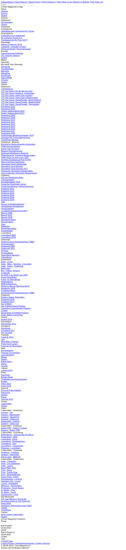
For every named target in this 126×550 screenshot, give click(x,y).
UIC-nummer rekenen (10, 56)
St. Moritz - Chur (8, 490)
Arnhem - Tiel (7, 413)
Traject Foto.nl (34, 2)
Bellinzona (5, 268)
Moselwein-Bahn (8, 220)
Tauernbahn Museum (10, 255)
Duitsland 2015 (7, 193)
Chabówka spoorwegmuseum (14, 379)
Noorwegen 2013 (8, 324)
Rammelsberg (7, 222)
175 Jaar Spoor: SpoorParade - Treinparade (20, 104)
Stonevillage (6, 78)
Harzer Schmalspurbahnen (12, 204)
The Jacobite (6, 333)
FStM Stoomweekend (10, 146)
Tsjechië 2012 (7, 399)
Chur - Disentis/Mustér (10, 475)
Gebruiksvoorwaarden (25, 543)
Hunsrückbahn (7, 209)
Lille (3, 339)
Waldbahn (5, 226)
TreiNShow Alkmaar (9, 140)
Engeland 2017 (7, 302)
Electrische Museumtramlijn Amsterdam (18, 144)
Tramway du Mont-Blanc (11, 346)
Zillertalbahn (6, 257)
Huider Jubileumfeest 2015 (12, 113)
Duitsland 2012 (7, 189)
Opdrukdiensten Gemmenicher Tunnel (17, 31)
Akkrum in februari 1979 (11, 44)
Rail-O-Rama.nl (49, 2)
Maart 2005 (6, 503)
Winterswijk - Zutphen (10, 421)
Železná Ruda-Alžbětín (11, 390)
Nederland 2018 (8, 133)
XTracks (4, 80)
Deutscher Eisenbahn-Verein (13, 184)
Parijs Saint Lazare (9, 344)
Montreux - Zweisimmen (11, 486)
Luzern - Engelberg (9, 483)
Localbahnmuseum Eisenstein (14, 211)
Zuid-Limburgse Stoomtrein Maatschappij (19, 173)
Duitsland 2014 (7, 191)
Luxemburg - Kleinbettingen (13, 441)
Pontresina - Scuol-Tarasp (12, 488)
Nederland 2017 (8, 131)
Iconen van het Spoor (10, 149)
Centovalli (5, 273)
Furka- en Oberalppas (10, 280)
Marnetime (5, 73)
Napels (4, 359)
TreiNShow (6, 510)
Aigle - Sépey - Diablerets (12, 266)
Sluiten (4, 16)
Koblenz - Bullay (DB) (10, 430)
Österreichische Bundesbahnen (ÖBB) (17, 242)
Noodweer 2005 (8, 288)
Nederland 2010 (8, 120)
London (4, 311)
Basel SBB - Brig (8, 468)
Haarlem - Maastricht (10, 417)
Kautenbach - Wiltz (9, 437)
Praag (3, 397)
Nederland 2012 (8, 124)
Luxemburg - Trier (8, 444)
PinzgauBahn (7, 253)
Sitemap (46, 543)
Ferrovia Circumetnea (10, 353)
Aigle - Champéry (8, 461)
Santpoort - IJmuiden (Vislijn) (13, 47)
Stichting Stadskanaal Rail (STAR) (16, 160)
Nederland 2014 (8, 127)
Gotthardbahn (7, 282)
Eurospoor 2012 (8, 107)
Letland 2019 (6, 370)
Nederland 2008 (8, 115)
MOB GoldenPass (9, 284)
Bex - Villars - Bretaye (10, 271)
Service (4, 13)
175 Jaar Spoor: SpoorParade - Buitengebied (20, 102)
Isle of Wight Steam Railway (13, 306)
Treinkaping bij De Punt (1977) (14, 40)
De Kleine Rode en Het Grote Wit (15, 501)
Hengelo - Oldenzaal (10, 419)
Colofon (38, 543)
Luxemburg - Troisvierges (12, 446)
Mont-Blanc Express (10, 342)
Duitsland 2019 (7, 200)
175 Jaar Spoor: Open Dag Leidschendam (19, 98)
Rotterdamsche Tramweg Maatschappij (18, 155)
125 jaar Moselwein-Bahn (12, 178)
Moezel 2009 (6, 213)
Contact (4, 543)
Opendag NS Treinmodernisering (15, 138)
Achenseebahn (7, 244)
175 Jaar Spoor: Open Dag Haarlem (16, 95)
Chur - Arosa (6, 470)
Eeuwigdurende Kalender (12, 53)
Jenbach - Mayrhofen (10, 455)
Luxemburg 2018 (8, 237)
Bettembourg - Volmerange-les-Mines (17, 435)
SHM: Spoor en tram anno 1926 (15, 158)
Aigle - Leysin (7, 262)
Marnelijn (5, 71)
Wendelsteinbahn (8, 229)
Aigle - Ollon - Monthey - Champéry (16, 264)
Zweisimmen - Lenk (9, 495)
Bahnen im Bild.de (81, 2)
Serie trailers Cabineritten (12, 515)
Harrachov (5, 393)
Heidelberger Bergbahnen (12, 206)
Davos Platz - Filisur (10, 477)
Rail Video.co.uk (64, 2)
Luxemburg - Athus (9, 439)
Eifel (3, 202)
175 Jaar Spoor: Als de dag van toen (17, 91)
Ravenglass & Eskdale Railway (15, 313)
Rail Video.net (97, 2)
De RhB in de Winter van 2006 (14, 275)
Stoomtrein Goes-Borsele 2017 (14, 169)
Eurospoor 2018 (8, 109)
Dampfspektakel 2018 (10, 182)
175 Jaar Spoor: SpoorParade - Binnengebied (21, 100)
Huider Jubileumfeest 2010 (12, 111)
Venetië (4, 366)
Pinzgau (4, 251)
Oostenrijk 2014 (8, 248)
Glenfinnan (6, 328)
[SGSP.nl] (7, 541)
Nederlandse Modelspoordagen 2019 (17, 135)
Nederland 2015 (8, 129)
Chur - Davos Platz (9, 472)
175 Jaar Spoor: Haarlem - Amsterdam (17, 93)
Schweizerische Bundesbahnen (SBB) (18, 293)
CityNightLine (7, 89)
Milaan (4, 357)
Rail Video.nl (21, 2)
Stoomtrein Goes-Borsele (12, 166)
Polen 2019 (6, 386)
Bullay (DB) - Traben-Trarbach (14, 428)
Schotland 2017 (8, 331)
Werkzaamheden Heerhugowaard (16, 49)
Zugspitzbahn (7, 231)
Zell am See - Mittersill (10, 457)
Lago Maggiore (7, 355)
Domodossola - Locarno (11, 479)
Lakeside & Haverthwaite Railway (16, 308)
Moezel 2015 (6, 215)
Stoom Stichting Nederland (12, 162)
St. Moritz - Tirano (8, 492)
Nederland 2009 (8, 118)
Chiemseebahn (7, 180)
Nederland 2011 (8, 122)
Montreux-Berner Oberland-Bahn (15, 286)
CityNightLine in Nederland (13, 36)
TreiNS (4, 508)
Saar (3, 224)
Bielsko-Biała (7, 377)
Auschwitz (5, 375)
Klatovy (4, 395)
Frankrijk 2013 (7, 337)
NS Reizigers (7, 22)
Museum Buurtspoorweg (11, 151)
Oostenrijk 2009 (8, 246)
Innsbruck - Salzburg (10, 452)
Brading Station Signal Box (13, 297)
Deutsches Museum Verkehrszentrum (17, 186)
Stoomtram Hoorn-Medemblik (14, 164)
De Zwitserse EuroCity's (11, 38)
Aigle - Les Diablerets (10, 464)
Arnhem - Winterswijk (10, 415)
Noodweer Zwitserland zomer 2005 (16, 506)
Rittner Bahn (6, 362)
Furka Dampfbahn (9, 277)
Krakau (4, 382)
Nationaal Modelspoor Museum (14, 153)
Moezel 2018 (6, 217)
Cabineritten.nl (7, 2)
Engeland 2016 (7, 299)
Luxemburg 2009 (8, 235)
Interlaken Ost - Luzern (11, 481)
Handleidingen (7, 69)
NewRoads (6, 76)
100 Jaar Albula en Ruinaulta (13, 499)
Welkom (4, 11)
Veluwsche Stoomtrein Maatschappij (17, 171)
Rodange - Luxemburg (11, 448)
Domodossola (7, 350)
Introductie (5, 67)
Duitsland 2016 (7, 195)
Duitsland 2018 (7, 197)
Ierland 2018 (6, 319)
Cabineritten (6, 404)
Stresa (4, 364)
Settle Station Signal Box (12, 315)
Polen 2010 (6, 384)
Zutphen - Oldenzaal (10, 424)
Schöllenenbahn (8, 291)
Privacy (11, 543)
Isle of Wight (6, 304)
